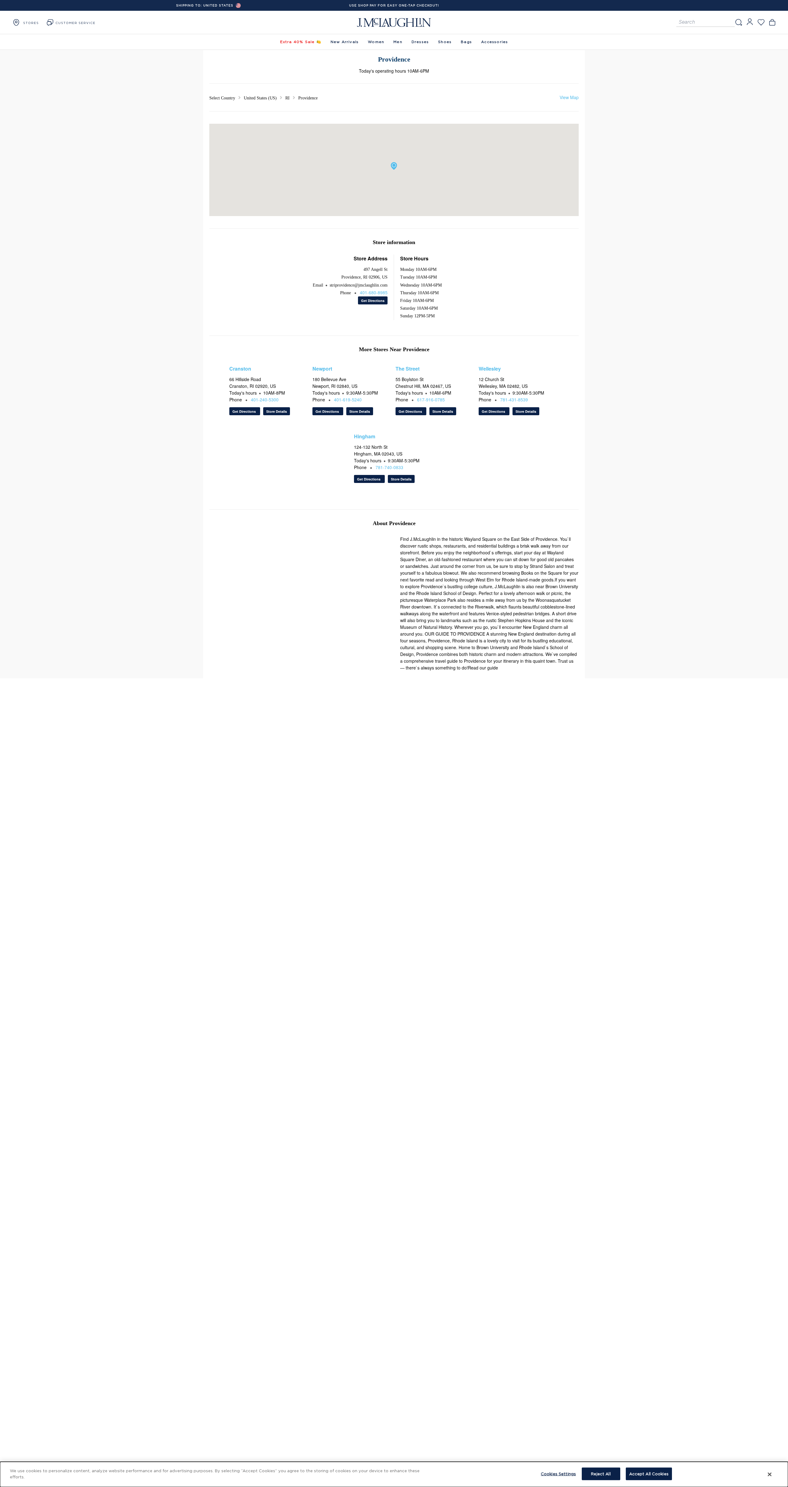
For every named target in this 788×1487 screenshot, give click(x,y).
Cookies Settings (558, 1474)
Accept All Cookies (649, 1474)
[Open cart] (772, 22)
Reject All (600, 1474)
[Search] (738, 22)
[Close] (770, 1474)
